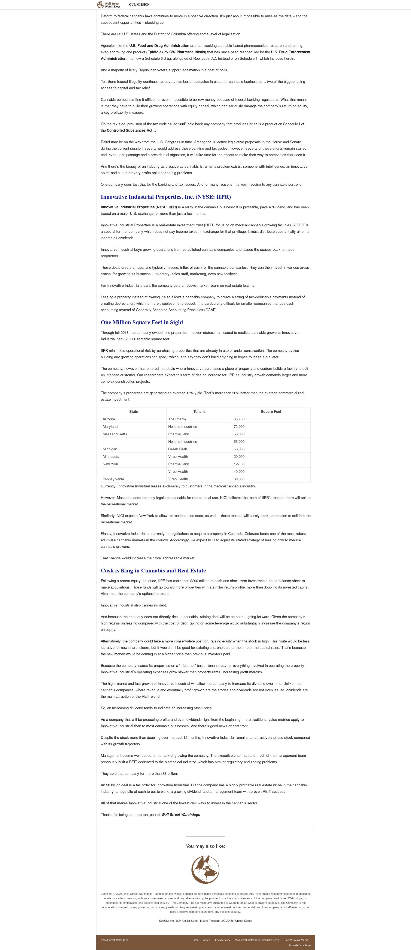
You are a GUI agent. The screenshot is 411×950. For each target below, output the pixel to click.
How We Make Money (296, 939)
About (206, 939)
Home (195, 939)
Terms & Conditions (300, 945)
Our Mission (139, 4)
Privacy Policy (222, 939)
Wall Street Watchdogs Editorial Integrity (257, 939)
